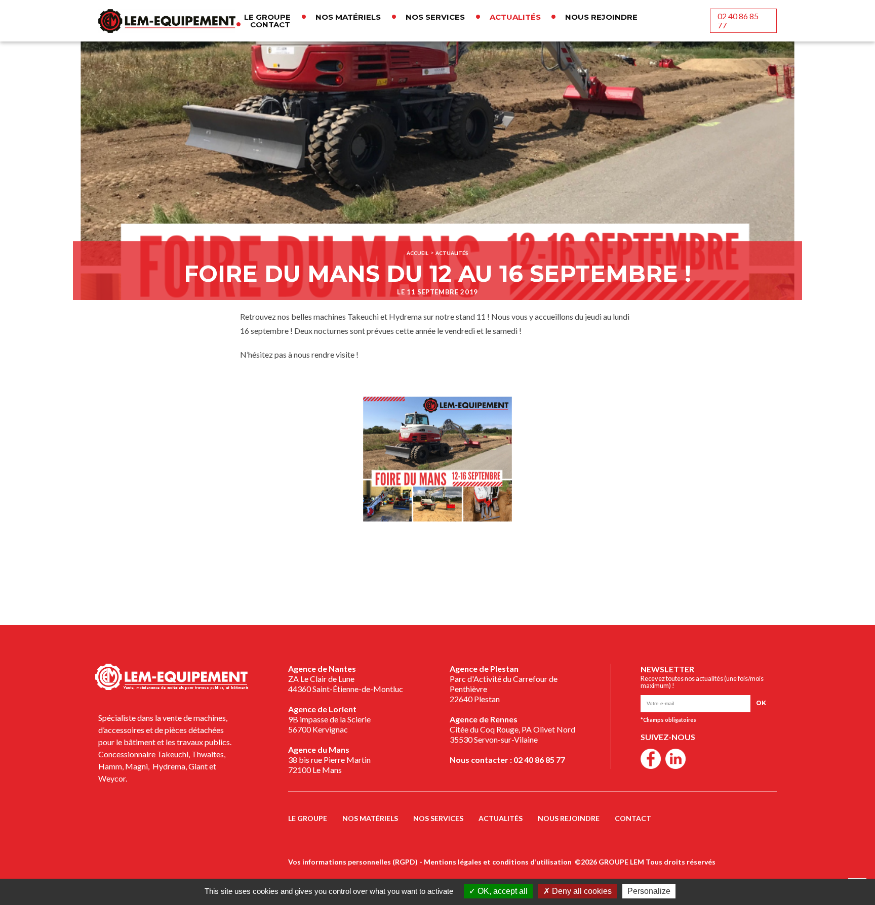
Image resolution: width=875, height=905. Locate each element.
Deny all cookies (581, 891)
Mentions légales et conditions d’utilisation (498, 861)
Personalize (648, 891)
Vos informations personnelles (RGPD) (353, 861)
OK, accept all (501, 891)
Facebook (651, 759)
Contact (270, 24)
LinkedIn (675, 759)
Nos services (435, 17)
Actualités (515, 17)
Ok (761, 703)
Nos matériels (348, 17)
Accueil (417, 253)
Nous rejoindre (601, 17)
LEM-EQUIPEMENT (166, 21)
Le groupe (267, 17)
